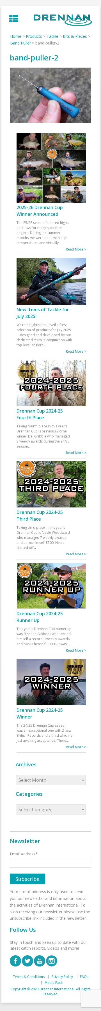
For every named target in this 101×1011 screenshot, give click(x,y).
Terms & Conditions (29, 977)
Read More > (76, 249)
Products (34, 36)
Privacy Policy (62, 977)
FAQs (84, 977)
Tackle (52, 36)
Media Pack (54, 982)
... (60, 242)
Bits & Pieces (75, 36)
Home (15, 36)
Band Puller (20, 43)
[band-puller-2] (50, 95)
